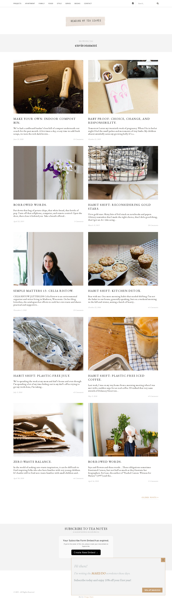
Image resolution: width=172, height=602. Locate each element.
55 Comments (78, 139)
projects (17, 3)
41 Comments (153, 307)
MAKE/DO (98, 573)
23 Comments (78, 310)
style (59, 3)
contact (88, 3)
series (68, 3)
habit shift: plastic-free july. (41, 376)
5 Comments (78, 221)
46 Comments (78, 478)
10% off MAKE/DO (152, 590)
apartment (30, 3)
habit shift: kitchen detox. (114, 291)
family (42, 3)
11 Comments (153, 481)
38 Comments (153, 225)
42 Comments (78, 392)
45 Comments (153, 396)
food (50, 3)
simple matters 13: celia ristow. (43, 291)
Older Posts (149, 497)
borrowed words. (30, 205)
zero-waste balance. (32, 462)
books (77, 3)
